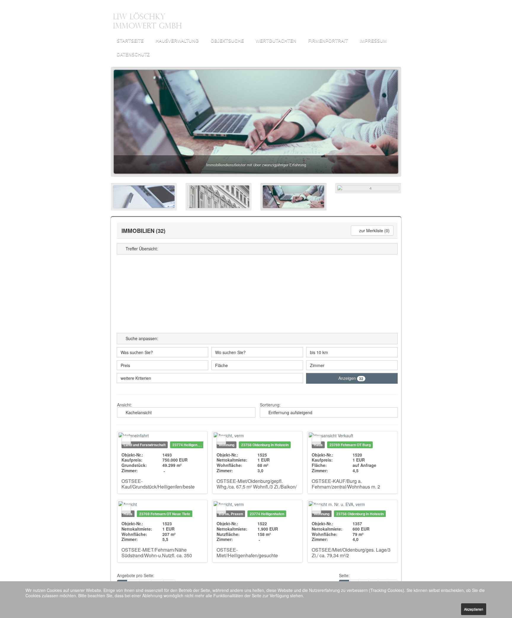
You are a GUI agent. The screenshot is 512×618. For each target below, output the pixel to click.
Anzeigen (350, 378)
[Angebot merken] (126, 440)
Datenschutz (133, 54)
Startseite (130, 40)
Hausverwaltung (177, 40)
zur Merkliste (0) (374, 230)
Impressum (373, 40)
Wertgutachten (276, 40)
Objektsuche (227, 40)
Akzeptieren (473, 608)
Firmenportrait (328, 40)
